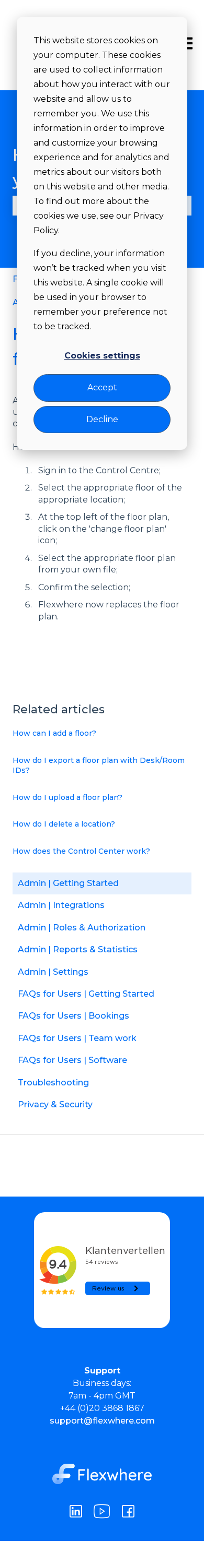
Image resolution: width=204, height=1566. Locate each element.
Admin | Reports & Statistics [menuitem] (78, 949)
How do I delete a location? (64, 824)
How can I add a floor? (54, 733)
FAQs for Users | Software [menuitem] (72, 1060)
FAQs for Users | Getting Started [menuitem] (86, 994)
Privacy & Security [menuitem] (55, 1104)
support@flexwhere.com (102, 1421)
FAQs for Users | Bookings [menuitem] (73, 1016)
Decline (102, 419)
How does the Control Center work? (81, 851)
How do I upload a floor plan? (67, 797)
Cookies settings (102, 356)
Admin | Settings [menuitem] (53, 972)
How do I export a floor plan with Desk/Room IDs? (99, 765)
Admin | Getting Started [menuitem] (68, 883)
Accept (102, 387)
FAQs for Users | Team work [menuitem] (77, 1038)
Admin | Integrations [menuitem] (61, 905)
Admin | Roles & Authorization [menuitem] (81, 928)
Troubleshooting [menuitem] (53, 1082)
